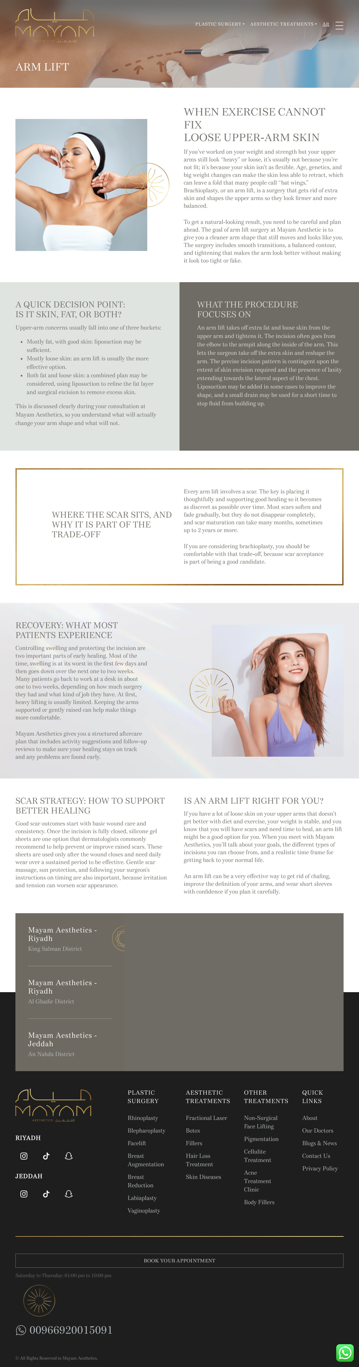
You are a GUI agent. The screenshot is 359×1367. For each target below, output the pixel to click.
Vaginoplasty (144, 1210)
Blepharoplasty (146, 1130)
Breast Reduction (141, 1181)
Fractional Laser (206, 1118)
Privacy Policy (320, 1168)
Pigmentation (261, 1139)
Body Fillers (259, 1202)
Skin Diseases (203, 1177)
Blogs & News (319, 1143)
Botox (193, 1130)
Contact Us (316, 1156)
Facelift (137, 1143)
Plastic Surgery (218, 24)
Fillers (194, 1143)
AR (326, 24)
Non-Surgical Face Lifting (261, 1122)
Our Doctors (317, 1130)
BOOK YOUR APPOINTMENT (180, 1260)
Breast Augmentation (146, 1160)
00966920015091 (71, 1330)
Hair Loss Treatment (199, 1160)
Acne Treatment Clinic (257, 1181)
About (310, 1118)
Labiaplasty (142, 1198)
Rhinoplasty (143, 1118)
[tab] (70, 939)
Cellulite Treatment (257, 1156)
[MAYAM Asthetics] (54, 25)
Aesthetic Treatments (282, 24)
